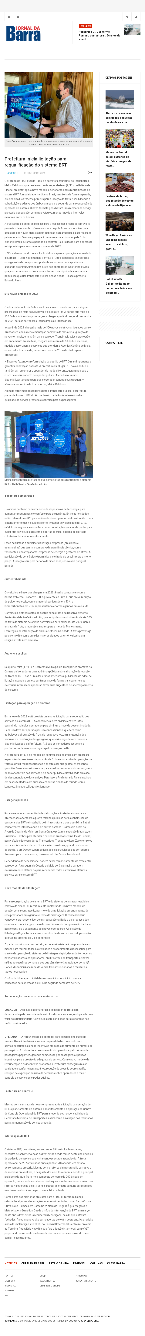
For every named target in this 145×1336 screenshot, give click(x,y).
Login (43, 1276)
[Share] (127, 16)
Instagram (10, 1285)
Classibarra (116, 1264)
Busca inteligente (86, 1281)
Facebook (10, 1281)
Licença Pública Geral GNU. (84, 1321)
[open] (9, 16)
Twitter (9, 1276)
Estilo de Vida (59, 1264)
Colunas (96, 1264)
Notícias (11, 1264)
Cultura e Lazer (33, 1264)
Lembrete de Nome (50, 1285)
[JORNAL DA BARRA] (23, 33)
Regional (79, 1264)
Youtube (9, 1290)
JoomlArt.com (102, 1316)
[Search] (135, 16)
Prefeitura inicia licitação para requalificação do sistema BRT (36, 162)
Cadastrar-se (47, 1281)
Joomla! (9, 1321)
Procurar (81, 1276)
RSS (6, 1295)
